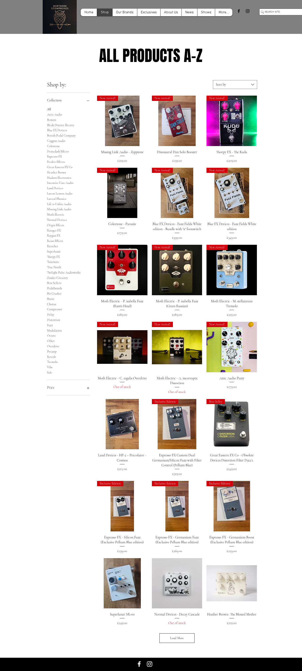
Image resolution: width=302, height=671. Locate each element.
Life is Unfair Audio (59, 204)
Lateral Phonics (56, 199)
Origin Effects (55, 225)
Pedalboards (54, 288)
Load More (177, 638)
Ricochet (52, 246)
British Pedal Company (61, 135)
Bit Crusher (54, 293)
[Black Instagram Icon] (247, 11)
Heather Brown (56, 172)
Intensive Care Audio (60, 183)
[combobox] (235, 84)
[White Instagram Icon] (149, 664)
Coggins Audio (56, 141)
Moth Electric (55, 214)
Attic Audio (54, 114)
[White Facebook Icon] (139, 664)
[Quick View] (122, 424)
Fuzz (50, 325)
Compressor (54, 309)
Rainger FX (54, 230)
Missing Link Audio (59, 209)
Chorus (51, 304)
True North (54, 267)
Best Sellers (54, 283)
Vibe (50, 367)
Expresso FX (54, 156)
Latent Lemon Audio (60, 193)
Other (51, 341)
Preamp (52, 351)
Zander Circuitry (57, 278)
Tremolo (52, 362)
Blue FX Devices (57, 130)
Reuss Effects (55, 241)
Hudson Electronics (59, 178)
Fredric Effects (56, 162)
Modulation (54, 330)
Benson (51, 120)
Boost (50, 299)
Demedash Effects (58, 151)
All (49, 109)
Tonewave (53, 262)
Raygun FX (53, 235)
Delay (50, 314)
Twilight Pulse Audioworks (63, 272)
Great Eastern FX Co (60, 167)
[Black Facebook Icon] (238, 11)
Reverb (51, 357)
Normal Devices (57, 220)
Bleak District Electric (61, 125)
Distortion (53, 320)
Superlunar (54, 251)
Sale (49, 372)
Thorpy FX (53, 257)
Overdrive (53, 346)
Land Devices (55, 188)
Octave (51, 335)
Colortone (53, 146)
